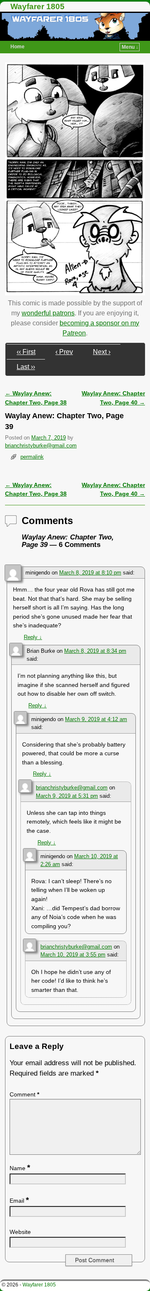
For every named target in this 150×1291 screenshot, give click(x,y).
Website (20, 1232)
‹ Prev (64, 351)
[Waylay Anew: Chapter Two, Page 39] (75, 293)
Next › (101, 351)
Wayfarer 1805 (37, 6)
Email (19, 1200)
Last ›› (26, 366)
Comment (24, 1094)
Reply (33, 637)
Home (17, 47)
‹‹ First (26, 351)
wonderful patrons (48, 313)
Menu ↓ (130, 47)
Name (20, 1168)
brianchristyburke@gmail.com (41, 445)
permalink (32, 457)
